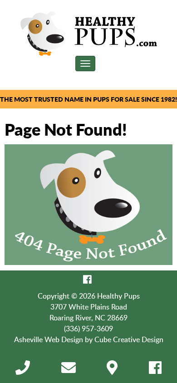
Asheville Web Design (48, 339)
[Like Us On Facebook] (87, 280)
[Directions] (112, 370)
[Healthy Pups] (88, 33)
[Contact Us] (68, 370)
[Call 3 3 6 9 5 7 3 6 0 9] (22, 370)
